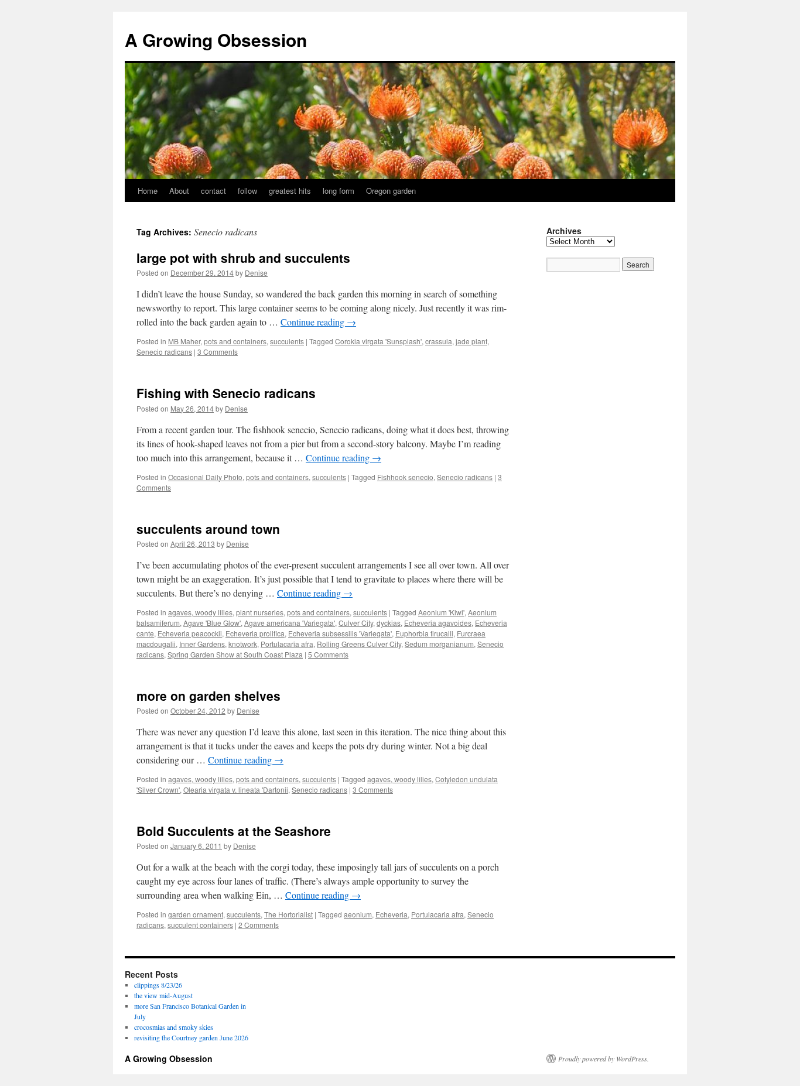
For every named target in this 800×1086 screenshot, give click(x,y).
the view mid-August (163, 995)
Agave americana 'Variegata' (289, 623)
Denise (256, 273)
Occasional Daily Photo (205, 477)
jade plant (471, 341)
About (179, 190)
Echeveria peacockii (190, 633)
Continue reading (318, 322)
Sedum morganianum (439, 644)
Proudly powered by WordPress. (603, 1058)
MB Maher (184, 341)
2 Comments (258, 925)
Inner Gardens (202, 644)
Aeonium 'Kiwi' (441, 612)
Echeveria (391, 914)
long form (338, 190)
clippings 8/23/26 (158, 984)
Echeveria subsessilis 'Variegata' (340, 633)
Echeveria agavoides (437, 623)
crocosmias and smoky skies (173, 1027)
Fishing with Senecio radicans (226, 393)
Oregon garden (391, 190)
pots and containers (235, 341)
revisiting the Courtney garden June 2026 (191, 1037)
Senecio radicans (164, 352)
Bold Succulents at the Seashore (233, 831)
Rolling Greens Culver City (359, 644)
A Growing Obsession (216, 39)
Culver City (356, 623)
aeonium (358, 914)
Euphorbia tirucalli (424, 633)
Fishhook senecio (405, 477)
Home (148, 190)
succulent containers (200, 925)
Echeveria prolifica (255, 633)
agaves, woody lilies (200, 612)
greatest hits (290, 190)
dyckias (389, 623)
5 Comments (328, 654)
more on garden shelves (208, 695)
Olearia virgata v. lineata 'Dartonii (235, 789)
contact (213, 190)
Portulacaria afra (287, 644)
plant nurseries (259, 612)
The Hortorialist (288, 914)
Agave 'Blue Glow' (212, 623)
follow (247, 190)
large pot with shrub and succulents (243, 257)
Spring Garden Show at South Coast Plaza (235, 654)
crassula (438, 341)
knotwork (242, 644)
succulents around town (208, 528)
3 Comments (217, 352)
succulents (287, 341)
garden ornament (195, 914)
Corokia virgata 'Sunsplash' (378, 341)
